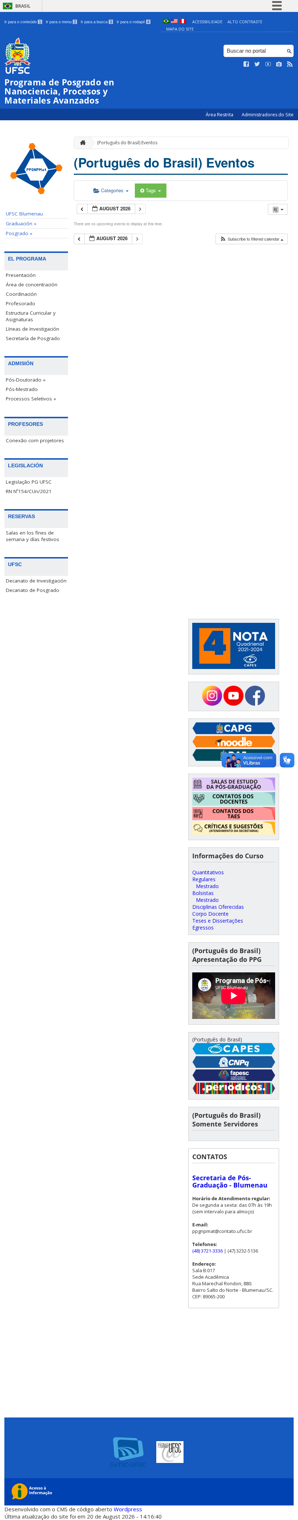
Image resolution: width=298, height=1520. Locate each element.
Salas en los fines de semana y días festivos (32, 536)
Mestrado (207, 886)
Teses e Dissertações (217, 920)
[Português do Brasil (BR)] (166, 21)
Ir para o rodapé (133, 22)
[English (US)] (174, 21)
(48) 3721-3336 (207, 1250)
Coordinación (21, 294)
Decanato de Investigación (36, 580)
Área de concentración (31, 284)
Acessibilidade (207, 21)
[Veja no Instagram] (279, 64)
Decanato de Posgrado (32, 590)
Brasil (23, 6)
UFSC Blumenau (24, 213)
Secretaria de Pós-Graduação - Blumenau (229, 1181)
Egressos (203, 927)
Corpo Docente (210, 913)
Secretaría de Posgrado (33, 338)
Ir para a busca (96, 22)
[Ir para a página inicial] (81, 142)
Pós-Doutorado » (25, 379)
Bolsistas (203, 893)
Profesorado (20, 303)
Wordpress (128, 1509)
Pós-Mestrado (22, 389)
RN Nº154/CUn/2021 (29, 491)
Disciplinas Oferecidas (218, 906)
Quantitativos (208, 872)
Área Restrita (220, 115)
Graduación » (21, 223)
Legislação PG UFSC (29, 482)
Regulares (204, 879)
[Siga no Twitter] (257, 64)
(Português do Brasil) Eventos (127, 143)
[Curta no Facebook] (246, 64)
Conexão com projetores (35, 440)
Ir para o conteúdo (22, 22)
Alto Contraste (244, 21)
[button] (251, 239)
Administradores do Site (268, 115)
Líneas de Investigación (32, 329)
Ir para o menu (61, 22)
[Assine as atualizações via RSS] (290, 64)
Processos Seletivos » (31, 398)
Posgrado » (19, 233)
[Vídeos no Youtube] (268, 64)
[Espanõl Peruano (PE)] (183, 21)
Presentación (21, 275)
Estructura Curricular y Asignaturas (31, 316)
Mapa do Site (180, 29)
